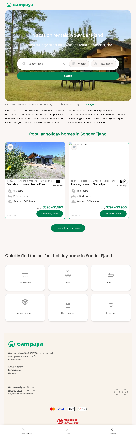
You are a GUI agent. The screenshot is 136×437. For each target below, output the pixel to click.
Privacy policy (14, 370)
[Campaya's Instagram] (125, 392)
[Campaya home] (19, 5)
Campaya (10, 104)
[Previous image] (11, 180)
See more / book (49, 213)
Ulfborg (75, 104)
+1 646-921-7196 (30, 353)
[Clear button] (63, 63)
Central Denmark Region (43, 104)
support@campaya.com (22, 356)
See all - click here (68, 228)
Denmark (22, 104)
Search (68, 75)
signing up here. (15, 390)
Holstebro (63, 104)
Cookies (12, 373)
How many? (106, 63)
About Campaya (15, 366)
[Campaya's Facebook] (117, 392)
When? (82, 63)
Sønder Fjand (89, 104)
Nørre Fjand (46, 180)
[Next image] (124, 180)
